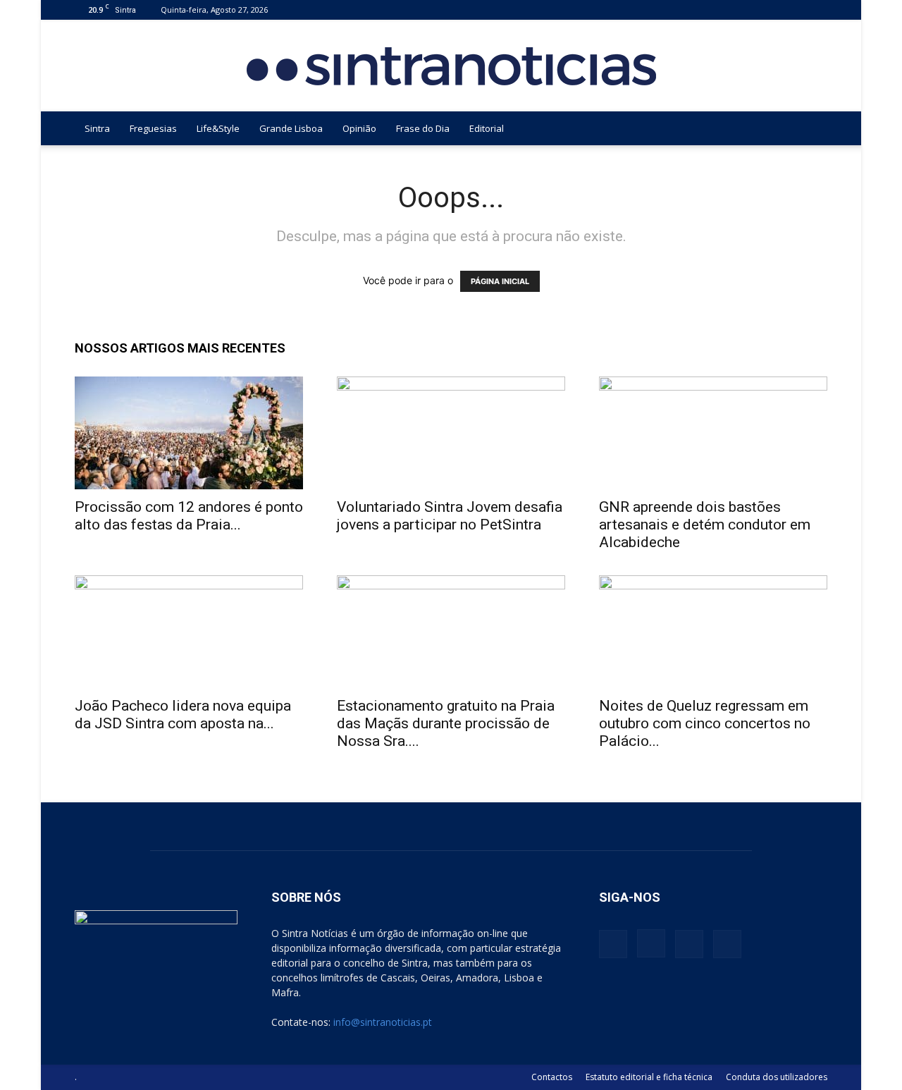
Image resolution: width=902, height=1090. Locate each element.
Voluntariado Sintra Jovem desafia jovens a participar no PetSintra (449, 515)
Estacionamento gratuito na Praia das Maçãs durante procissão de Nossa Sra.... (446, 723)
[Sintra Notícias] (451, 66)
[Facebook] (747, 9)
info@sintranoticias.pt (382, 1022)
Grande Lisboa (291, 128)
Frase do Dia (423, 128)
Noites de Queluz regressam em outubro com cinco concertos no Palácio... (704, 723)
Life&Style (218, 128)
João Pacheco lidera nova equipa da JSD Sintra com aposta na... (183, 714)
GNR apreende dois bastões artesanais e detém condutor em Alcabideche (704, 524)
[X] (793, 9)
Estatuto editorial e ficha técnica (649, 1077)
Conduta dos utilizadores (776, 1077)
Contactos (551, 1077)
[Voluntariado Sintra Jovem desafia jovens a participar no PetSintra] (451, 432)
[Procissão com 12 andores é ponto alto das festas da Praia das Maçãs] (189, 432)
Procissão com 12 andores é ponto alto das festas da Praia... (189, 515)
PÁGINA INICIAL (500, 281)
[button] (810, 129)
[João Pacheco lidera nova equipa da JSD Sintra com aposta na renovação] (189, 631)
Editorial (486, 128)
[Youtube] (816, 9)
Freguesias (153, 128)
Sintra (97, 128)
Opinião (359, 128)
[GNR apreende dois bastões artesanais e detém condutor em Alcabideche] (713, 432)
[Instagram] (770, 9)
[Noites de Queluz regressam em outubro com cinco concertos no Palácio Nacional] (713, 631)
